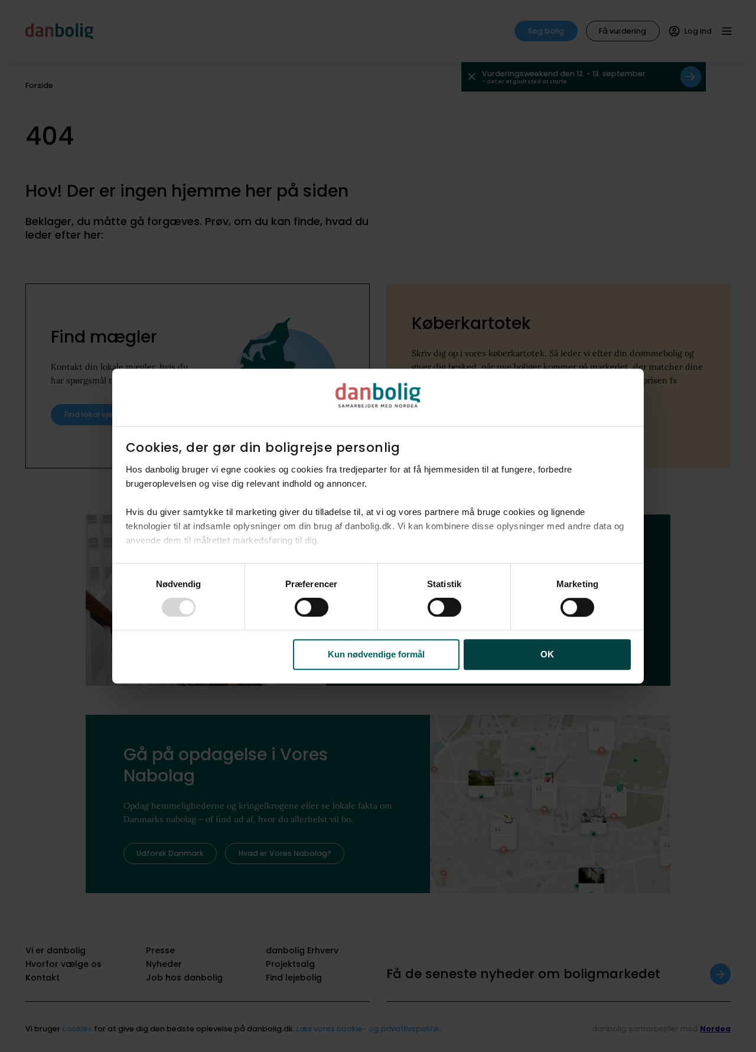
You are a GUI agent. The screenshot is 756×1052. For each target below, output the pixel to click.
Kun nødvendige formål (376, 655)
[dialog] (378, 526)
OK (547, 655)
